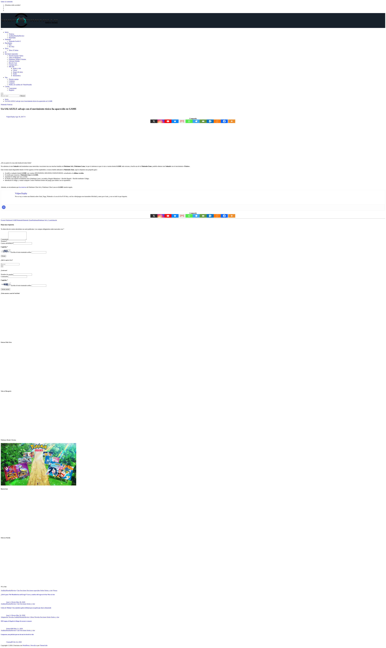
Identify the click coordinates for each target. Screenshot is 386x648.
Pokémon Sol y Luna (45, 220)
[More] (232, 121)
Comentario (4, 239)
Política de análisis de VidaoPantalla (20, 85)
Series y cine (17, 68)
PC (6, 52)
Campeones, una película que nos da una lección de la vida (17, 634)
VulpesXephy (10, 117)
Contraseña (4, 276)
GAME (14, 220)
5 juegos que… (13, 65)
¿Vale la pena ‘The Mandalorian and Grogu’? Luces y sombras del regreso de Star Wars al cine (28, 594)
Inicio (6, 32)
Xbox (6, 48)
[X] (153, 121)
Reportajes (12, 37)
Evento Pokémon (6, 220)
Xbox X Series (13, 50)
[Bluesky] (175, 121)
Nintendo (8, 39)
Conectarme (12, 88)
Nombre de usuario (7, 274)
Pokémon (35, 220)
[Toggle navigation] (1, 29)
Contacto (12, 83)
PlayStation (8, 43)
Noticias (11, 34)
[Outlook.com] (210, 121)
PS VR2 (11, 47)
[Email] (203, 121)
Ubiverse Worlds (14, 61)
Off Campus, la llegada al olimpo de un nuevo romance (16, 621)
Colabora (12, 81)
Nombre (4, 241)
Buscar (23, 96)
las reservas (22, 187)
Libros (15, 70)
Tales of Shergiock (15, 57)
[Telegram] (196, 121)
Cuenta (7, 86)
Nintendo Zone (27, 220)
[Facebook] (224, 121)
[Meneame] (217, 121)
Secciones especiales (11, 54)
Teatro (15, 74)
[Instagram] (160, 121)
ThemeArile (43, 645)
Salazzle (54, 220)
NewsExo (34, 645)
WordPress (26, 645)
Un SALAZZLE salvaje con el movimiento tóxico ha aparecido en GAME (28, 101)
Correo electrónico (7, 243)
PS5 (10, 45)
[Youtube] (167, 121)
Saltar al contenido (7, 2)
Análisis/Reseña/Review (16, 36)
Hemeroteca (17, 75)
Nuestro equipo (14, 79)
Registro (11, 90)
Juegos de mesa (18, 72)
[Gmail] (182, 121)
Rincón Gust (13, 63)
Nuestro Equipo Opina (16, 56)
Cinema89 (9, 642)
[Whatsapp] (189, 121)
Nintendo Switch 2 (15, 41)
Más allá (11, 66)
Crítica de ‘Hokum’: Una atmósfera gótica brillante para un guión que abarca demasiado (26, 608)
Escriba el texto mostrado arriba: (21, 252)
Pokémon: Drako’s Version (17, 59)
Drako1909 (9, 629)
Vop (6, 77)
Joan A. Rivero (11, 602)
